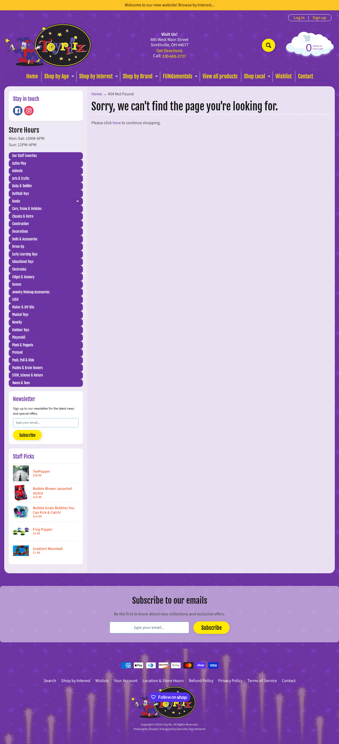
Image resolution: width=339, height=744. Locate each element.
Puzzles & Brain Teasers (27, 368)
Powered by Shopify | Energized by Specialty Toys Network (169, 729)
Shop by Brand (141, 77)
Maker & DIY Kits (23, 307)
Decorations (20, 231)
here (117, 123)
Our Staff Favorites (24, 156)
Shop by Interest (99, 77)
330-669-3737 (174, 56)
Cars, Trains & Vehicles (27, 209)
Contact (305, 76)
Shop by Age (59, 77)
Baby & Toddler (22, 186)
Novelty (17, 322)
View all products (220, 76)
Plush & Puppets (22, 345)
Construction (20, 224)
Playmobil (18, 337)
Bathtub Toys (20, 193)
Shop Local (258, 77)
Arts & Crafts (20, 178)
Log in (299, 18)
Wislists (102, 681)
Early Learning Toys (24, 254)
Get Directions (169, 51)
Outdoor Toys (20, 330)
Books (47, 202)
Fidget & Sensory (23, 277)
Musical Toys (20, 314)
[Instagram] (29, 110)
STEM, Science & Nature (27, 375)
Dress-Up (18, 246)
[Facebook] (18, 110)
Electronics (19, 269)
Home (32, 76)
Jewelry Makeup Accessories (31, 292)
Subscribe (27, 435)
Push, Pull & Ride (23, 360)
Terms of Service (262, 681)
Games (16, 284)
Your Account (125, 681)
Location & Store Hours (163, 681)
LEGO (15, 299)
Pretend (17, 352)
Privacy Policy (230, 681)
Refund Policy (201, 681)
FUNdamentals (181, 77)
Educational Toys (22, 261)
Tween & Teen (21, 383)
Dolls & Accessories (24, 239)
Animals (17, 171)
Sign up (319, 18)
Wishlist (283, 76)
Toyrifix (167, 725)
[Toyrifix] (48, 45)
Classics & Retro (22, 216)
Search (50, 681)
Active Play (19, 163)
